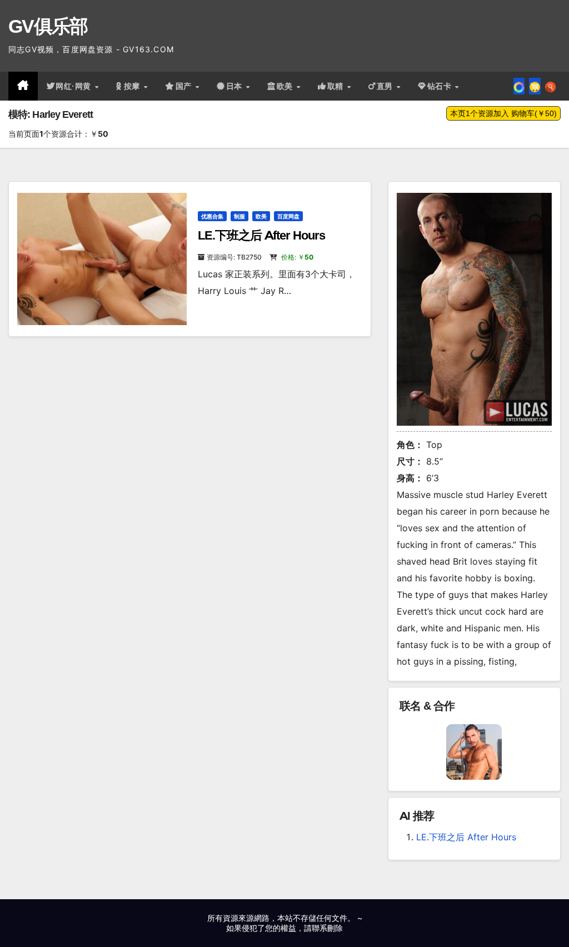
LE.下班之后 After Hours (261, 235)
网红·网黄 (74, 86)
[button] (550, 86)
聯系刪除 (327, 928)
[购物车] (535, 86)
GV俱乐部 (48, 26)
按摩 (133, 86)
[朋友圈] (519, 86)
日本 (235, 86)
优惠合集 (212, 216)
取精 (336, 86)
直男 (386, 86)
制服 (239, 216)
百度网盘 (288, 216)
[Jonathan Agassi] (474, 751)
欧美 (286, 86)
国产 (185, 86)
